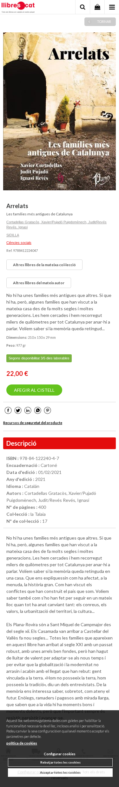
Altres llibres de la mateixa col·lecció (44, 264)
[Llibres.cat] (18, 8)
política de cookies (21, 743)
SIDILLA (12, 235)
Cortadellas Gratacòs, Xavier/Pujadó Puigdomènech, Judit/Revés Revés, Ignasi (56, 224)
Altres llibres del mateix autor (38, 282)
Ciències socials (18, 243)
